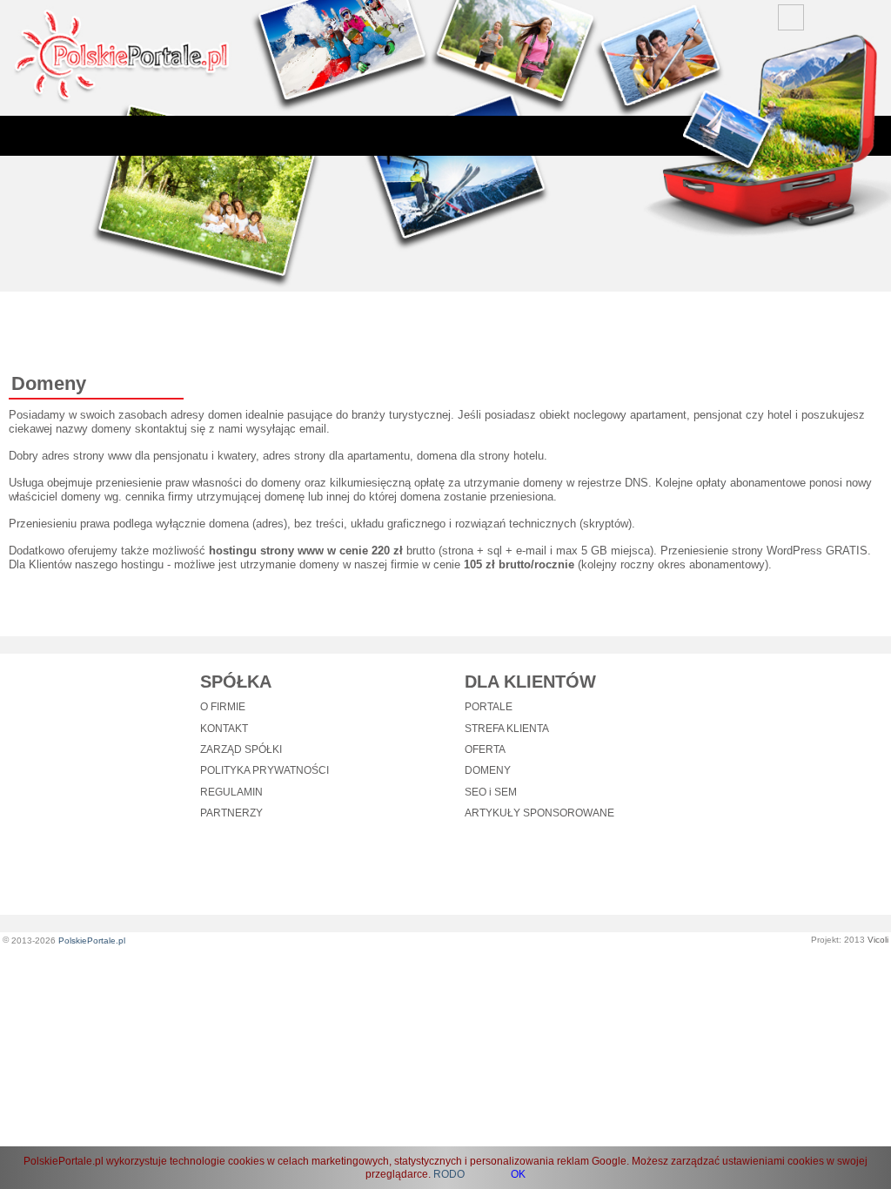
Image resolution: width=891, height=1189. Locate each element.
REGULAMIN (231, 792)
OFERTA (485, 749)
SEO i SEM (491, 792)
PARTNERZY (231, 813)
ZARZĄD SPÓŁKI (241, 749)
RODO (449, 1174)
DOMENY (488, 770)
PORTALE (488, 707)
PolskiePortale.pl (91, 940)
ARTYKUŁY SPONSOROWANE (539, 813)
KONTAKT (224, 728)
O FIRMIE (222, 707)
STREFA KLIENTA (507, 728)
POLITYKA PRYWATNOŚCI (264, 770)
